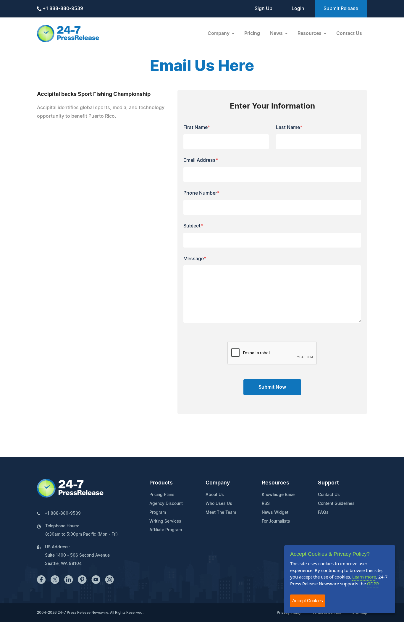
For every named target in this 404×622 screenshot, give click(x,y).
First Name (196, 127)
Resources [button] (310, 33)
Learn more (364, 577)
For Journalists (276, 521)
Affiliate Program (165, 530)
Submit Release (341, 8)
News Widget (275, 512)
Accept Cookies (307, 600)
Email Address (200, 160)
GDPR (373, 584)
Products (161, 483)
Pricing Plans (161, 495)
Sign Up (263, 8)
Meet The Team (221, 512)
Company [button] (219, 33)
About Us (215, 495)
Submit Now (272, 387)
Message (194, 258)
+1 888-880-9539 (62, 8)
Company (218, 483)
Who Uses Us (219, 504)
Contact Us (349, 33)
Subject (193, 226)
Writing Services (165, 521)
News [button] (277, 33)
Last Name (289, 127)
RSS (266, 504)
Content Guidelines (336, 504)
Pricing (252, 33)
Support (328, 483)
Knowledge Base (278, 495)
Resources (275, 483)
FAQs (323, 512)
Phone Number (201, 193)
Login (298, 8)
